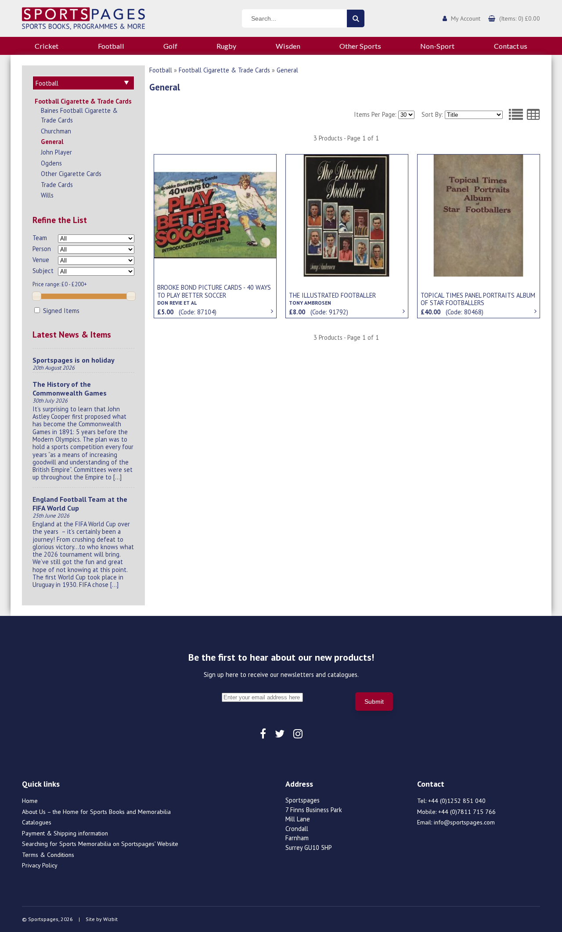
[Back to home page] (83, 17)
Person (41, 249)
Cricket (46, 46)
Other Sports (360, 46)
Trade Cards (57, 184)
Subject (43, 270)
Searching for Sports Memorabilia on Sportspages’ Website (100, 844)
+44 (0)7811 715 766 (467, 812)
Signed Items (60, 310)
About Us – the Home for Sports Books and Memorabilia (96, 812)
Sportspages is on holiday (73, 360)
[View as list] (516, 114)
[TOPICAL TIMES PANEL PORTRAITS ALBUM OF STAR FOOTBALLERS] (479, 214)
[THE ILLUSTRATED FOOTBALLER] (347, 214)
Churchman (56, 131)
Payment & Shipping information (65, 833)
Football (111, 46)
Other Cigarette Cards (71, 173)
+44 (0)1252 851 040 (457, 801)
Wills (47, 195)
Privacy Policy (40, 865)
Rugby (226, 46)
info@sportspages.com (464, 822)
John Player (56, 152)
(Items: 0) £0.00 (519, 18)
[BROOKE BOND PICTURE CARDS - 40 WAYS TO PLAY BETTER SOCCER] (215, 214)
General (52, 141)
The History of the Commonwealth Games (69, 388)
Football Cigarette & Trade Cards (83, 101)
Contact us (510, 46)
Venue (40, 259)
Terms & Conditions (48, 855)
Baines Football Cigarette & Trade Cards (79, 115)
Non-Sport (437, 46)
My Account (465, 18)
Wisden (288, 46)
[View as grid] (533, 114)
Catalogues (36, 822)
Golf (170, 46)
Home (30, 801)
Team (39, 238)
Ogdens (51, 163)
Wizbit (110, 919)
